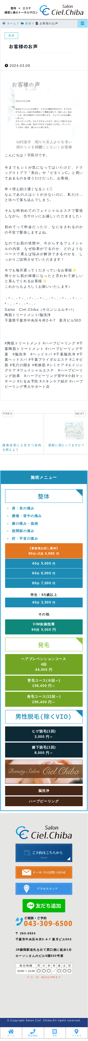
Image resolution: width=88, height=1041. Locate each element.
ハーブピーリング (44, 801)
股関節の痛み (23, 531)
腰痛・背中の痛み (27, 516)
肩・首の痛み (23, 508)
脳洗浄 (44, 790)
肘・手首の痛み (25, 538)
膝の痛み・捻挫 (25, 523)
